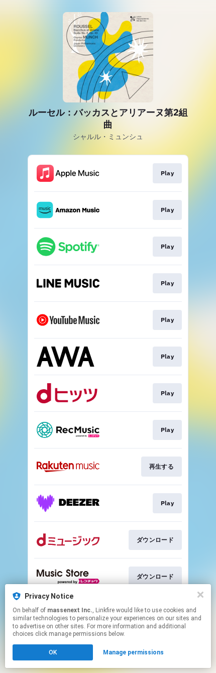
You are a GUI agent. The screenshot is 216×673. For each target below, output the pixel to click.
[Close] (200, 595)
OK (53, 652)
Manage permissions (133, 652)
